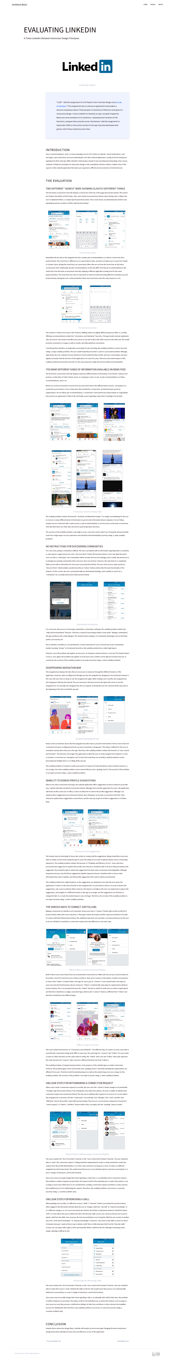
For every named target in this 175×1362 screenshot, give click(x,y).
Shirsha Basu (19, 4)
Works (153, 4)
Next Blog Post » (123, 1341)
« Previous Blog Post (53, 1341)
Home (146, 4)
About (160, 4)
